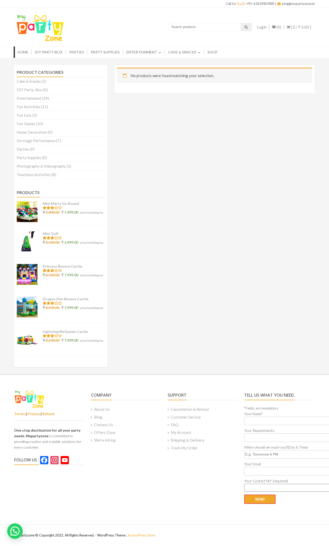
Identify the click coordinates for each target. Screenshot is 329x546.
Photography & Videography (41, 166)
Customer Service (186, 417)
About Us (102, 409)
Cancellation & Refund (190, 409)
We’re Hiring (105, 440)
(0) (278, 27)
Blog (98, 417)
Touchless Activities (34, 174)
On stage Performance (36, 140)
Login (262, 27)
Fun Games (26, 123)
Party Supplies (105, 52)
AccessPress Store (141, 535)
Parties (76, 52)
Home (22, 52)
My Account (181, 432)
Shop (212, 52)
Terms (19, 414)
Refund (48, 414)
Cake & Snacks (182, 52)
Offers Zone (104, 432)
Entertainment (141, 52)
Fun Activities (28, 106)
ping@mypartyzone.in (298, 4)
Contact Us (103, 424)
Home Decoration (32, 132)
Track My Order (184, 447)
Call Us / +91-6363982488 (250, 4)
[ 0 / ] (300, 27)
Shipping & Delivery (187, 440)
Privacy (34, 414)
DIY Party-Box (48, 52)
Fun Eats (24, 115)
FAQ (174, 424)
